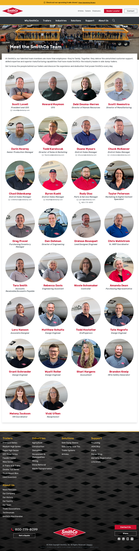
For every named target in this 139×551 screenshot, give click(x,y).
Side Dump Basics (70, 443)
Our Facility (8, 501)
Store (125, 533)
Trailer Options (68, 450)
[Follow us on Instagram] (132, 539)
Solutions (76, 20)
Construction (38, 446)
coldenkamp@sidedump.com (21, 200)
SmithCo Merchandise (13, 516)
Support (89, 20)
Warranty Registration (101, 458)
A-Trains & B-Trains (11, 465)
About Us (103, 20)
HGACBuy (95, 446)
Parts (93, 450)
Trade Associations (11, 509)
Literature (95, 462)
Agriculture (37, 443)
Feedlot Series (9, 458)
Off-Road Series (10, 454)
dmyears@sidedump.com (87, 155)
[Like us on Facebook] (119, 539)
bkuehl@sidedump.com (54, 200)
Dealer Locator (113, 11)
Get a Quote (24, 536)
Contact (130, 11)
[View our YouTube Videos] (127, 539)
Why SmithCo (32, 20)
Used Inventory (10, 477)
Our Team (7, 505)
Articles (81, 11)
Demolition (37, 450)
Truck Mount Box (10, 473)
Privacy (89, 545)
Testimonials (8, 512)
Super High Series (11, 450)
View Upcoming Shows (86, 2)
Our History (8, 497)
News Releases (9, 489)
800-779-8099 (87, 202)
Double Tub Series (11, 469)
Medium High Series (12, 446)
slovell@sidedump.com (21, 110)
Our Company (9, 493)
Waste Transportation (42, 468)
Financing (95, 443)
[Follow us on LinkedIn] (123, 539)
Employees (96, 11)
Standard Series (10, 443)
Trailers (47, 20)
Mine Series (8, 462)
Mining (35, 461)
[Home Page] (12, 11)
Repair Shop (96, 454)
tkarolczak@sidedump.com (54, 155)
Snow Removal (39, 465)
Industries (61, 20)
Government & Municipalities (38, 455)
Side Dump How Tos (71, 446)
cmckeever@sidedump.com (120, 155)
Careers (88, 11)
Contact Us (125, 527)
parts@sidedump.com (87, 200)
